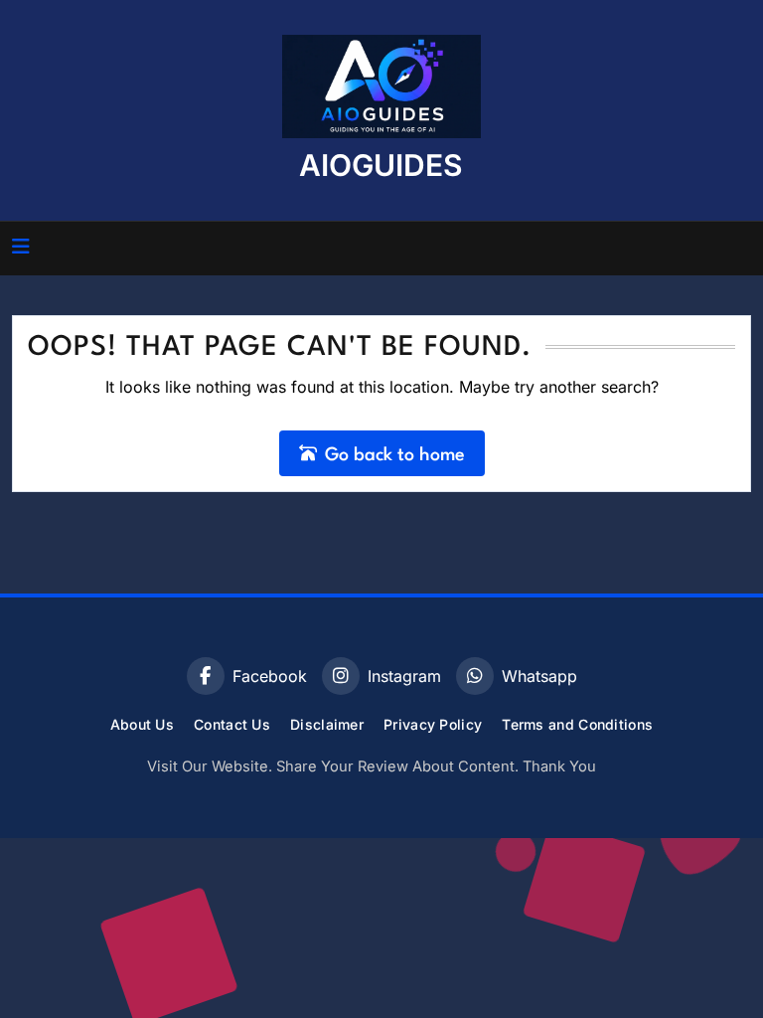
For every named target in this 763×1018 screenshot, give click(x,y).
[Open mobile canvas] (21, 246)
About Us (142, 724)
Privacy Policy (432, 724)
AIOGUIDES (381, 165)
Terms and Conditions (577, 724)
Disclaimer (327, 724)
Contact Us (232, 724)
